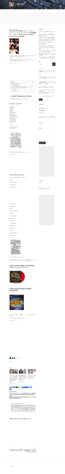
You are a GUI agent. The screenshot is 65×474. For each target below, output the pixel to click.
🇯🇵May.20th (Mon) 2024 (16, 85)
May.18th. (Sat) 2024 (15, 84)
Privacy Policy (11, 466)
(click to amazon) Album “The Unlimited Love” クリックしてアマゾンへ (22, 86)
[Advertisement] (32, 17)
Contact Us (42, 142)
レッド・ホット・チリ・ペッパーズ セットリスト (27, 411)
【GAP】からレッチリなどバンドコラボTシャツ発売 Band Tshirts (32, 376)
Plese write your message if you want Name (47, 117)
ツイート (40, 182)
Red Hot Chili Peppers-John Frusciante (17, 403)
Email (41, 123)
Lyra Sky (19, 4)
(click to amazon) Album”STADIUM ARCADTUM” (19, 87)
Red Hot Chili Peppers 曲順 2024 (23, 408)
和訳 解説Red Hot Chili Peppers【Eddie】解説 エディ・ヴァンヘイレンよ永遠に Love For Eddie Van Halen (23, 377)
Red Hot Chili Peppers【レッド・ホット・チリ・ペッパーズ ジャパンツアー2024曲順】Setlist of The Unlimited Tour (23, 409)
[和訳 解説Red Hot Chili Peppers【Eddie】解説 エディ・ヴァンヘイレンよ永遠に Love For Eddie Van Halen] (23, 371)
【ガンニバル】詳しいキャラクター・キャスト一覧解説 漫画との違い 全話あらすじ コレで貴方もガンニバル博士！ (47, 54)
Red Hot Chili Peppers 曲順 (25, 407)
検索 (39, 61)
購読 (40, 99)
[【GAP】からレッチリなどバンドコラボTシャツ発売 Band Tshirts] (32, 371)
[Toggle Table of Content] (32, 82)
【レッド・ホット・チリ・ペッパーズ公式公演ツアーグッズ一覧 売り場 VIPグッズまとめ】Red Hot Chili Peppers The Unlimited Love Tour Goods (14, 378)
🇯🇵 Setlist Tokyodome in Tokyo (16, 83)
